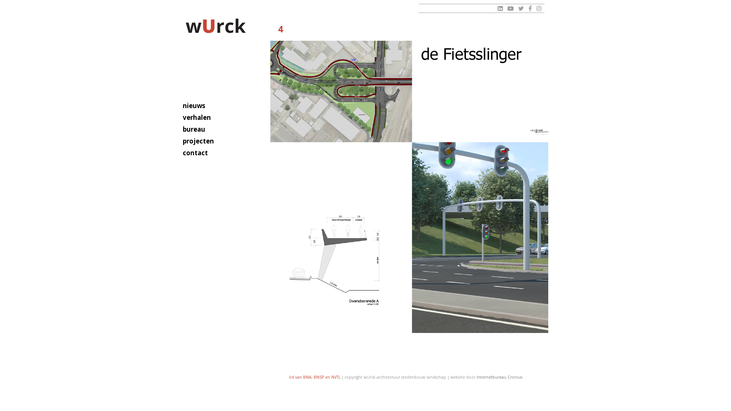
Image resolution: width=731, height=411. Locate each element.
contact (195, 152)
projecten (198, 141)
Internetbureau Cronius (499, 377)
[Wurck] (216, 27)
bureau (194, 129)
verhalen (197, 117)
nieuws (194, 105)
